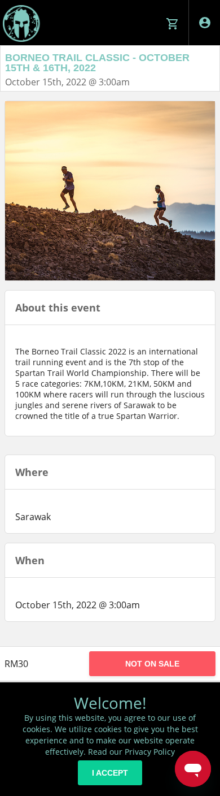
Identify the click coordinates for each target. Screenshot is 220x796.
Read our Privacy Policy (131, 751)
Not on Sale (152, 663)
